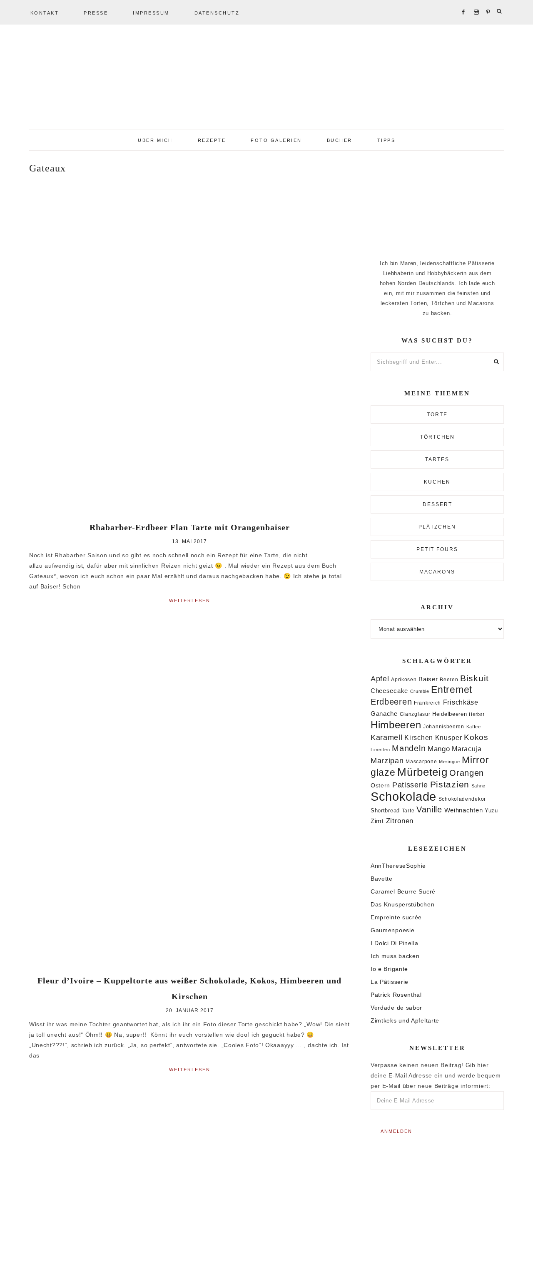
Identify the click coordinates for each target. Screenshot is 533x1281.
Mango (439, 749)
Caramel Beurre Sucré (403, 891)
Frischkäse (460, 702)
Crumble (419, 691)
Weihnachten (463, 810)
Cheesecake (389, 691)
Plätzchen (437, 527)
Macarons (437, 572)
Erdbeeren (391, 701)
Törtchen (437, 437)
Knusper (448, 737)
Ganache (384, 713)
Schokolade (403, 796)
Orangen (466, 772)
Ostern (380, 785)
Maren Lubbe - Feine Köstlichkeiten (266, 79)
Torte (437, 414)
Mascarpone (421, 762)
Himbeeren (396, 724)
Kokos (476, 737)
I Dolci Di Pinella (394, 943)
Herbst (476, 714)
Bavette (382, 878)
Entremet (451, 689)
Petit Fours (437, 549)
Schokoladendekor (462, 799)
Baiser (428, 679)
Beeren (449, 679)
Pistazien (449, 784)
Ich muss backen (395, 956)
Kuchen (437, 482)
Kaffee (473, 726)
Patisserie (410, 784)
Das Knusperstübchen (402, 904)
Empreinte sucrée (396, 917)
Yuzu (491, 810)
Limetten (380, 749)
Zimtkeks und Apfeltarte (405, 1020)
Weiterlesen (189, 600)
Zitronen (400, 821)
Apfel (380, 679)
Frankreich (427, 703)
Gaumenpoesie (392, 930)
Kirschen (418, 737)
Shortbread (385, 810)
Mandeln (409, 748)
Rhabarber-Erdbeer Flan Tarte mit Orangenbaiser (190, 527)
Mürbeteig (422, 772)
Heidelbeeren (449, 714)
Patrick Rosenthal (396, 994)
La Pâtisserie (389, 981)
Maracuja (467, 748)
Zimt (377, 821)
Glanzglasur (415, 714)
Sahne (478, 785)
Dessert (437, 504)
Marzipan (387, 761)
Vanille (429, 809)
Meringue (449, 761)
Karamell (387, 737)
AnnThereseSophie (398, 865)
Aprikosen (403, 679)
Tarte (408, 810)
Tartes (437, 459)
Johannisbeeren (443, 726)
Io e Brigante (389, 969)
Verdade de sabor (396, 1007)
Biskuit (474, 678)
